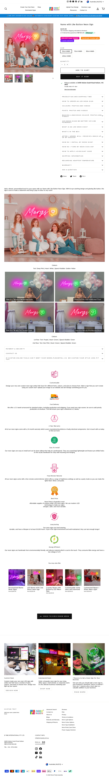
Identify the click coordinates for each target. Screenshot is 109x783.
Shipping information (72, 156)
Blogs (48, 717)
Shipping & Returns (52, 722)
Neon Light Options (67, 719)
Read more (80, 692)
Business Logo (86, 7)
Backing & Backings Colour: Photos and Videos (82, 115)
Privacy (64, 714)
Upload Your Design (72, 7)
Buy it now (82, 76)
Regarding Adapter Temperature (78, 160)
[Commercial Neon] (54, 659)
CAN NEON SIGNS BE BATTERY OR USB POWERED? (79, 121)
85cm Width (90, 51)
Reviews (64, 709)
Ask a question (69, 169)
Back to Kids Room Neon (56, 616)
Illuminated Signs (30, 10)
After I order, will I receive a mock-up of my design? (81, 137)
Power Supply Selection (69, 730)
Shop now (45, 689)
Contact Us (83, 10)
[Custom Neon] (20, 659)
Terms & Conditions (67, 717)
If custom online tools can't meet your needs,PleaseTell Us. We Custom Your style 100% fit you (52, 358)
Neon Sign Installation (68, 725)
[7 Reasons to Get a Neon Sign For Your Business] (89, 659)
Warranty (67, 165)
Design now (12, 690)
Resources (73, 10)
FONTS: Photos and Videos (75, 110)
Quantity (64, 61)
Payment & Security (15, 348)
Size (62, 48)
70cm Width (78, 51)
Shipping (71, 30)
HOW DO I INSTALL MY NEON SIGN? (77, 142)
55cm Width (66, 51)
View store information (70, 89)
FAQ (63, 712)
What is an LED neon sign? (75, 127)
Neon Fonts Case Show (69, 727)
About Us (49, 714)
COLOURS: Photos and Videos (76, 105)
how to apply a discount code (77, 151)
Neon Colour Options (68, 722)
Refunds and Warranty (52, 719)
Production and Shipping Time (77, 96)
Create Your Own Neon (27, 7)
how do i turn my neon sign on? (78, 146)
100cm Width (66, 56)
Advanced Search (51, 709)
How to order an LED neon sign (77, 101)
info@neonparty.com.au (42, 738)
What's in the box (71, 131)
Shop (39, 7)
